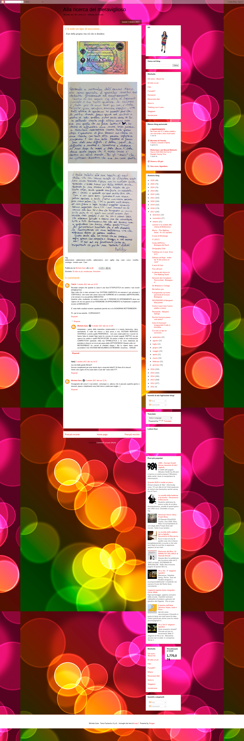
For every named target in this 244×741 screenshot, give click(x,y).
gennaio (156, 365)
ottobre (156, 222)
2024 (152, 187)
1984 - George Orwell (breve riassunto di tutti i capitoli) (168, 465)
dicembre (157, 215)
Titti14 (73, 284)
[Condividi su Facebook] (107, 268)
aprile (155, 354)
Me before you (158, 289)
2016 (152, 369)
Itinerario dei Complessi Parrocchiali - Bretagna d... (162, 280)
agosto (156, 341)
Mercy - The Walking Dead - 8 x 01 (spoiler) (162, 231)
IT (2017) (156, 239)
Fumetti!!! (151, 91)
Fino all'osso (157, 269)
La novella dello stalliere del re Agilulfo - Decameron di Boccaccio (168, 534)
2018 (152, 208)
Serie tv (151, 103)
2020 (152, 201)
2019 (152, 205)
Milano (150, 672)
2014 (152, 376)
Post (153, 401)
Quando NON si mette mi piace (160, 482)
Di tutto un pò (78, 271)
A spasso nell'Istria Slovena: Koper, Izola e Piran (167, 607)
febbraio (156, 361)
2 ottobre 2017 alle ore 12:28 (102, 326)
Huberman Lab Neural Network (163, 150)
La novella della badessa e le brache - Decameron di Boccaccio (168, 497)
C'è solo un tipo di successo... (159, 332)
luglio (155, 344)
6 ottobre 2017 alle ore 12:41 (96, 380)
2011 (152, 387)
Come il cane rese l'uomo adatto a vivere (162, 307)
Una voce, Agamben (159, 166)
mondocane (88, 271)
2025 (152, 184)
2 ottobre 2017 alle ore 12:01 (87, 284)
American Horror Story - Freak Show (167, 516)
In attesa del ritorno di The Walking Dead (161, 273)
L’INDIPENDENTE (157, 129)
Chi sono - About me (156, 79)
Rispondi (74, 317)
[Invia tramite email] (100, 268)
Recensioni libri (154, 99)
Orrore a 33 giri (156, 161)
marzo (155, 358)
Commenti (155, 405)
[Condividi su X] (104, 268)
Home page (102, 434)
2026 (152, 180)
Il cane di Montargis (160, 236)
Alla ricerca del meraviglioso (94, 9)
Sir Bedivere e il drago (161, 286)
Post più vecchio (132, 434)
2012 (152, 383)
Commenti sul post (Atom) (106, 443)
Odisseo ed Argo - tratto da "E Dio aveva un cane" (161, 260)
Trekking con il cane (156, 107)
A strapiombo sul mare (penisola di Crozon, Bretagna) (161, 295)
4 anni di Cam (157, 265)
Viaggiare (151, 111)
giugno (156, 348)
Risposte (77, 321)
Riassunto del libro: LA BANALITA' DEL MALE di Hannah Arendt (168, 553)
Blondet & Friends (158, 141)
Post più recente (72, 434)
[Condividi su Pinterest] (109, 268)
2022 (152, 194)
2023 (152, 191)
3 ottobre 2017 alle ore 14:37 (86, 362)
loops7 (136, 723)
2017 (152, 212)
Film (149, 87)
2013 (152, 380)
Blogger (152, 723)
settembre (157, 337)
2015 (152, 373)
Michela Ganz (82, 326)
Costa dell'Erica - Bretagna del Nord (160, 244)
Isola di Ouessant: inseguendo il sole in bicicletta (161, 325)
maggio (156, 351)
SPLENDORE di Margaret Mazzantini (162, 301)
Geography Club (158, 248)
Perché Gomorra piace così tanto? (161, 318)
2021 (152, 198)
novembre (157, 218)
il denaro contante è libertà (160, 143)
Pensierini (96, 271)
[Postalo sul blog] (102, 268)
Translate (167, 421)
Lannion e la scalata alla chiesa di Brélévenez (162, 226)
